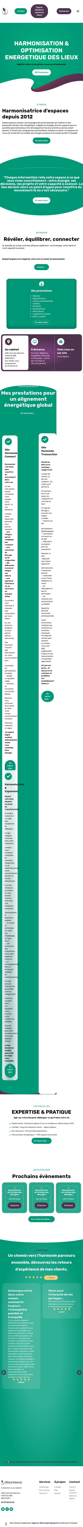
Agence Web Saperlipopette (45, 1523)
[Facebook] (3, 1509)
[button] (78, 11)
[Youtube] (11, 1509)
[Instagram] (7, 1509)
